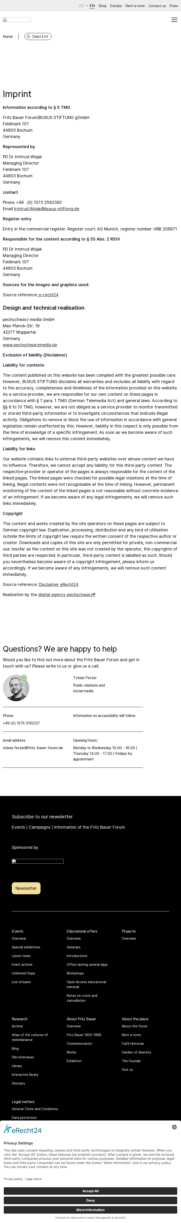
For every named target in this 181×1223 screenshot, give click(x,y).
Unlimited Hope (23, 973)
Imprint (40, 36)
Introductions (77, 956)
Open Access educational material (86, 984)
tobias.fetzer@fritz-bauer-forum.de (33, 747)
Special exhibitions (26, 947)
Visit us (127, 1069)
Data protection (24, 1117)
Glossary (18, 1083)
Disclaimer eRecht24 (58, 584)
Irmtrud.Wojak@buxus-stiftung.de (46, 208)
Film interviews (23, 1057)
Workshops (75, 973)
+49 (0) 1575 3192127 (21, 723)
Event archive (22, 964)
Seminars (74, 947)
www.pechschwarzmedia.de (30, 345)
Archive (17, 1026)
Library (17, 1066)
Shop (103, 6)
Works (71, 1052)
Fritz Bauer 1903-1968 (84, 1035)
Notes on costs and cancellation (82, 998)
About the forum (135, 1026)
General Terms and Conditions (35, 1109)
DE (81, 5)
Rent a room (135, 6)
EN (92, 5)
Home (8, 36)
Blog (15, 1048)
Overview (19, 938)
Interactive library (25, 1074)
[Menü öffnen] (174, 19)
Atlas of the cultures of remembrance (30, 1037)
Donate (116, 6)
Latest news (21, 956)
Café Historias (133, 1043)
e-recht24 (48, 294)
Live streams (21, 982)
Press (174, 6)
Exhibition (74, 1061)
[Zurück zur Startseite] (17, 19)
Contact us (157, 6)
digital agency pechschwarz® (66, 594)
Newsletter (26, 888)
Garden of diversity (136, 1052)
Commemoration (79, 1043)
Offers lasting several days (87, 964)
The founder (131, 1061)
